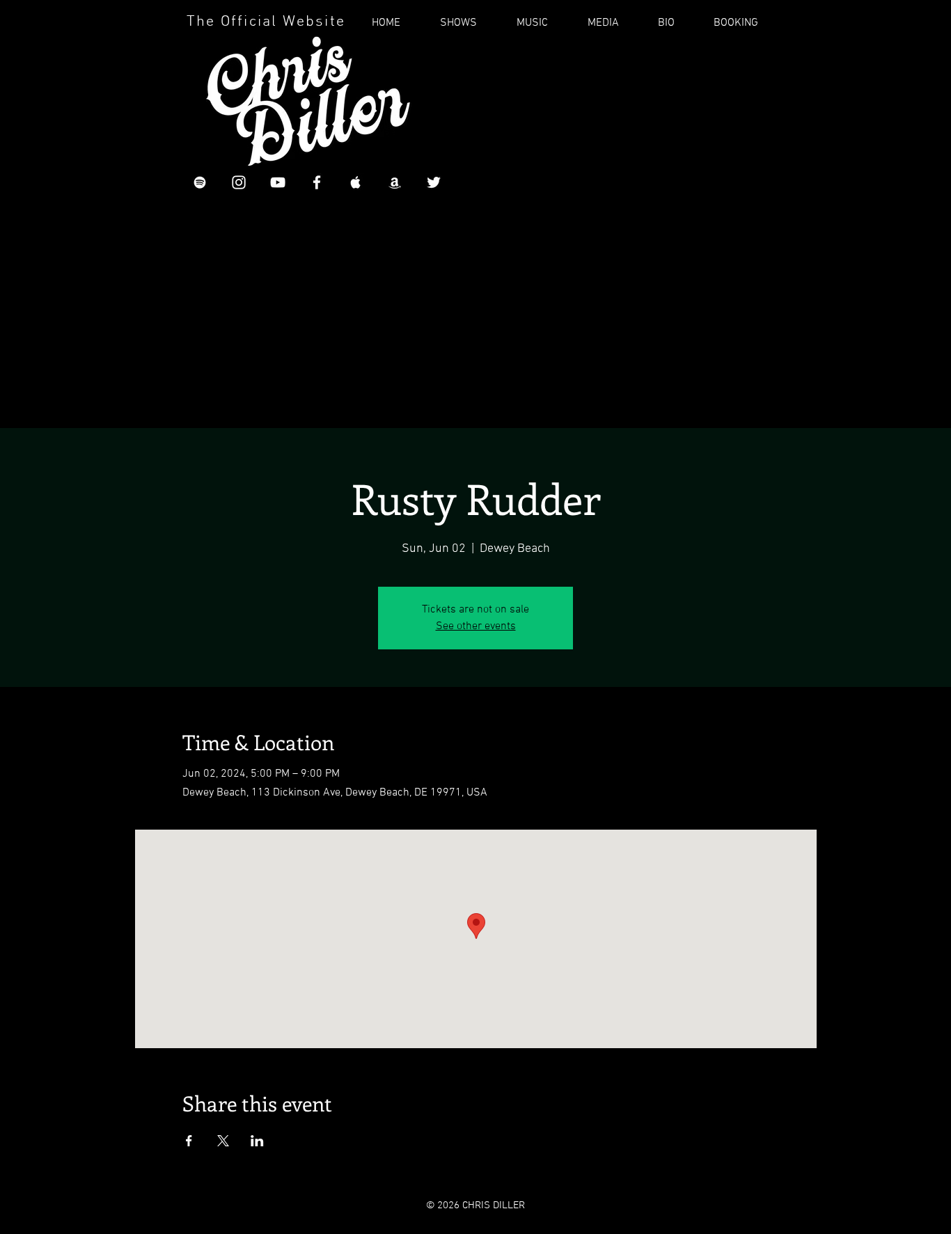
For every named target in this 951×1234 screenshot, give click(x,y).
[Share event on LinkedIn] (257, 1140)
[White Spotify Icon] (200, 182)
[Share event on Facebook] (189, 1140)
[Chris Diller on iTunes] (356, 182)
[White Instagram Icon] (239, 182)
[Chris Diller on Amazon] (395, 182)
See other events (476, 626)
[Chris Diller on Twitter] (434, 182)
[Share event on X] (223, 1140)
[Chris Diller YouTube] (278, 182)
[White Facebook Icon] (317, 182)
